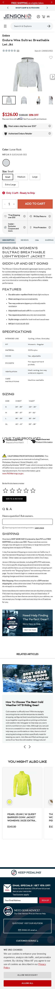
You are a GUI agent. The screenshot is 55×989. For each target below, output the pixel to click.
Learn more (39, 528)
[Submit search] (49, 26)
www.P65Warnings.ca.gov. (13, 473)
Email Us (29, 930)
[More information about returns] (49, 216)
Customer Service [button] (26, 941)
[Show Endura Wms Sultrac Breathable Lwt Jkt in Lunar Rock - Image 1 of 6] (9, 100)
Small (7, 177)
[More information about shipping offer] (49, 126)
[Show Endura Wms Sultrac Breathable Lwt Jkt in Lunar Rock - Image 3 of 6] (38, 100)
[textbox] (27, 522)
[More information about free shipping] (24, 216)
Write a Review (14, 499)
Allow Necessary (27, 975)
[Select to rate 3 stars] (19, 490)
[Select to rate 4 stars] (26, 490)
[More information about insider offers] (24, 227)
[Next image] (52, 76)
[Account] (38, 16)
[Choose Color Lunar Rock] (6, 162)
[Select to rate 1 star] (5, 490)
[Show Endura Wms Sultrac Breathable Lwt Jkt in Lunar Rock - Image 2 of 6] (23, 100)
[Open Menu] (5, 26)
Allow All (27, 983)
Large (34, 177)
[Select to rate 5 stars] (33, 490)
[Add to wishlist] (51, 58)
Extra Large (10, 184)
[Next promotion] (47, 8)
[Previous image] (25, 747)
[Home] (17, 16)
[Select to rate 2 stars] (12, 490)
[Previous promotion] (7, 8)
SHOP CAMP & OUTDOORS (27, 8)
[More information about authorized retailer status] (49, 133)
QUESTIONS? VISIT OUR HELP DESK (27, 923)
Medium (21, 177)
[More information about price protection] (49, 227)
